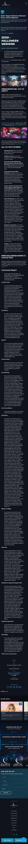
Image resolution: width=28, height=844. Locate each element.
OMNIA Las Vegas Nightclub (14, 672)
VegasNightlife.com (19, 144)
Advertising (14, 820)
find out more (13, 751)
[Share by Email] (20, 687)
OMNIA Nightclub (7, 60)
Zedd (14, 661)
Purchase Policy (14, 813)
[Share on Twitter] (11, 687)
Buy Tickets (7, 840)
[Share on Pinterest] (14, 687)
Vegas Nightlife (5, 33)
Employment (14, 811)
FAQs (14, 827)
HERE (5, 252)
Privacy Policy (14, 815)
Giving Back (14, 830)
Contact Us (13, 732)
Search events (13, 742)
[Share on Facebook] (8, 687)
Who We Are (14, 823)
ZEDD (22, 54)
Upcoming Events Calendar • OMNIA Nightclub (12, 122)
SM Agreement (14, 818)
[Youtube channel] (17, 687)
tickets (3, 125)
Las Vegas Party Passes (20, 125)
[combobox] (14, 788)
